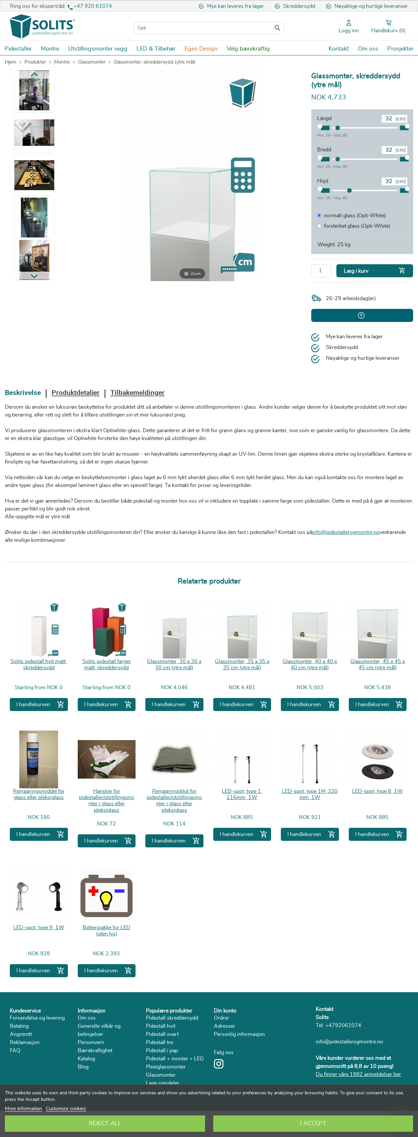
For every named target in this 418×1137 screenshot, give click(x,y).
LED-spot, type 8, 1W (377, 791)
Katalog (86, 1058)
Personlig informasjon (239, 1034)
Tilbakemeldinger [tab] (137, 393)
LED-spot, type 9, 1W (38, 927)
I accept (313, 1124)
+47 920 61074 (92, 6)
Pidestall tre (159, 1042)
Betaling (19, 1026)
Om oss (87, 1018)
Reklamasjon (25, 1042)
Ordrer (221, 1018)
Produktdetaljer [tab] (76, 393)
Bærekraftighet (95, 1050)
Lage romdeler (162, 1083)
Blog (83, 1066)
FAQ (15, 1050)
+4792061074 (343, 1025)
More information (23, 1108)
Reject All (105, 1124)
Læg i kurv (375, 270)
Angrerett (21, 1034)
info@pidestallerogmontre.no (345, 532)
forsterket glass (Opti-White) (357, 226)
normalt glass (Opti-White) (355, 215)
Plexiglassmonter (166, 1066)
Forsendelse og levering (37, 1018)
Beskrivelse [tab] (23, 393)
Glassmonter (161, 1075)
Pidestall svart (162, 1034)
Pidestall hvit (160, 1026)
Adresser (224, 1026)
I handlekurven (40, 704)
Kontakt (324, 1009)
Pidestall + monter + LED (175, 1058)
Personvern (91, 1042)
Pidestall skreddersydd (172, 1018)
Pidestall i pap (162, 1050)
